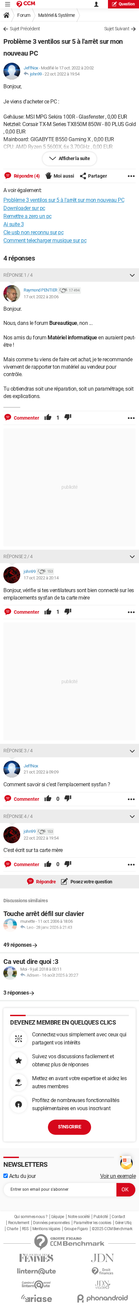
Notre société (79, 1216)
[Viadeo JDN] (103, 1285)
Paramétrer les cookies (92, 1222)
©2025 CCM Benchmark (112, 1228)
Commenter (26, 418)
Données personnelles (51, 1222)
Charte (12, 1228)
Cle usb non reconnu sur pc (33, 232)
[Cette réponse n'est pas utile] (67, 418)
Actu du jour (22, 1176)
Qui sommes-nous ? (31, 1216)
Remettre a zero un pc (27, 216)
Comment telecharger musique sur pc (44, 240)
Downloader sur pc (24, 208)
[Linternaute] (36, 1271)
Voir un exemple (118, 1176)
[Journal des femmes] (36, 1258)
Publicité (100, 1216)
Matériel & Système (56, 15)
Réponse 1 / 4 (18, 275)
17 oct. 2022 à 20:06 (41, 296)
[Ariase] (36, 1298)
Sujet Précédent (25, 28)
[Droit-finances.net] (103, 1271)
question (127, 4)
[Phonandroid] (103, 1298)
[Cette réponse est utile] (48, 418)
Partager (97, 176)
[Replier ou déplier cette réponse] (132, 275)
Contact (118, 1216)
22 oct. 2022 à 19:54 (62, 74)
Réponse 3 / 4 (18, 750)
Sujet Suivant (117, 28)
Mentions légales (46, 1228)
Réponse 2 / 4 (18, 556)
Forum (23, 15)
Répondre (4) (26, 176)
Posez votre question (91, 881)
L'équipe (57, 1216)
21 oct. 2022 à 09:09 (41, 772)
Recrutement (18, 1222)
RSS (25, 1228)
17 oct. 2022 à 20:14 (41, 577)
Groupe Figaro (76, 1228)
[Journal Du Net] (103, 1258)
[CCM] (25, 4)
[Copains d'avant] (36, 1284)
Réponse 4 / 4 (18, 816)
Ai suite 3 (13, 224)
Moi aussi (64, 176)
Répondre (45, 881)
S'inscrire (69, 1126)
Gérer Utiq (123, 1222)
